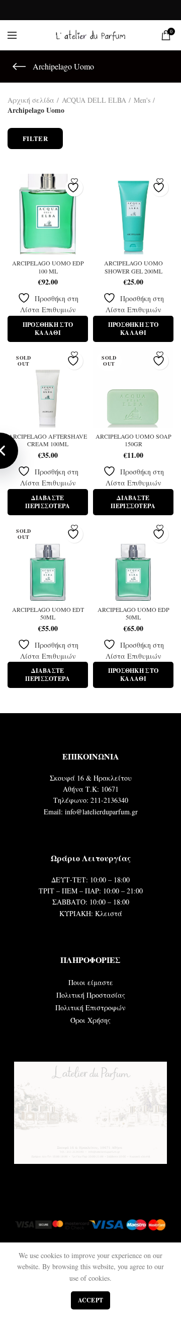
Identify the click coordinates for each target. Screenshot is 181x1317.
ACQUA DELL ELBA (94, 100)
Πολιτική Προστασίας (90, 995)
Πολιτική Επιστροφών (90, 1007)
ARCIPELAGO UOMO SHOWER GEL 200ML (133, 267)
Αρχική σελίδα (31, 100)
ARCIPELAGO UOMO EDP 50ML (133, 613)
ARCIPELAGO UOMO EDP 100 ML (48, 267)
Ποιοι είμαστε (90, 982)
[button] (48, 329)
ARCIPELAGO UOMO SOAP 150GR (133, 440)
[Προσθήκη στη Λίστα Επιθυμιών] (74, 187)
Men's (142, 100)
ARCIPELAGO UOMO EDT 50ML (48, 613)
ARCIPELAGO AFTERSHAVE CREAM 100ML (48, 440)
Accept (91, 1300)
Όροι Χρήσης (90, 1020)
